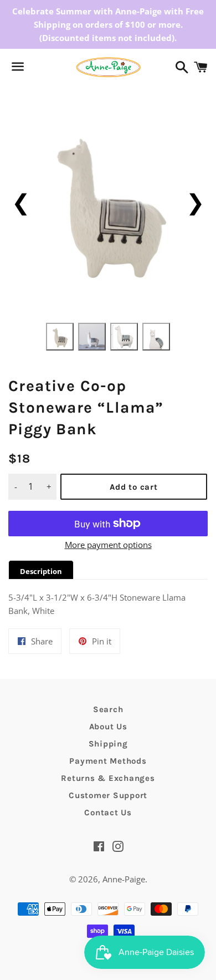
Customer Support (108, 795)
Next (195, 201)
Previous (20, 201)
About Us (108, 727)
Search (108, 709)
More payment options (108, 544)
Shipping (108, 744)
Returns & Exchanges (108, 778)
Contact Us (108, 812)
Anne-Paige (123, 879)
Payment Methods (107, 761)
